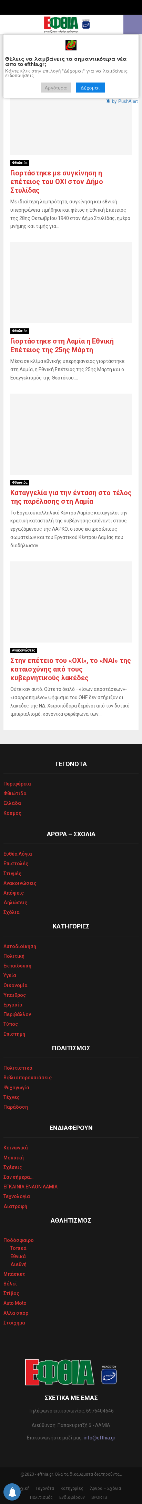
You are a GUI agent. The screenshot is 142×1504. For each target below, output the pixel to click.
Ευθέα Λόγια (17, 854)
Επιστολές (15, 863)
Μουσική (13, 1157)
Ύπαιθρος (14, 995)
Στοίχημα (14, 1322)
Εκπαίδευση (17, 965)
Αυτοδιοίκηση (19, 946)
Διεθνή (18, 1264)
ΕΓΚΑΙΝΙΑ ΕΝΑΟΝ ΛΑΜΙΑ (30, 1186)
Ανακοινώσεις (23, 650)
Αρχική (23, 1488)
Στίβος (11, 1293)
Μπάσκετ (14, 1274)
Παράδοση (15, 1107)
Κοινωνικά (15, 1147)
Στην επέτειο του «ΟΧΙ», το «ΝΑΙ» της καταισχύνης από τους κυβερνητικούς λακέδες (70, 669)
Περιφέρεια (17, 784)
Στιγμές (12, 873)
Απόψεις (13, 893)
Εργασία (12, 1005)
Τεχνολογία (16, 1196)
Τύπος (10, 1024)
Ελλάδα (12, 803)
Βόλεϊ (10, 1283)
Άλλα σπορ (15, 1313)
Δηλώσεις (15, 902)
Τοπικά (18, 1248)
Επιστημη (14, 1034)
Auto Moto (15, 1303)
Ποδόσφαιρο (18, 1240)
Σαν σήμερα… (18, 1177)
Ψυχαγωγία (16, 1087)
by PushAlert (125, 101)
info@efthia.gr (99, 1437)
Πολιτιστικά (17, 1068)
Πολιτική (13, 956)
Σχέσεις (12, 1167)
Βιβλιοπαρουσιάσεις (27, 1077)
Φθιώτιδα (20, 163)
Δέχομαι (90, 87)
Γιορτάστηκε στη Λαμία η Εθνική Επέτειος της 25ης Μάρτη (62, 345)
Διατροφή (15, 1206)
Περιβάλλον (17, 1014)
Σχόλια (11, 912)
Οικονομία (15, 985)
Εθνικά (18, 1256)
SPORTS (99, 1497)
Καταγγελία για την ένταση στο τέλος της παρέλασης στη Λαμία (71, 497)
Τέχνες (11, 1097)
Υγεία (9, 975)
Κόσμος (12, 813)
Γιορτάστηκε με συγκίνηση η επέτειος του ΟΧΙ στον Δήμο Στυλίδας (56, 181)
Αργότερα (56, 87)
